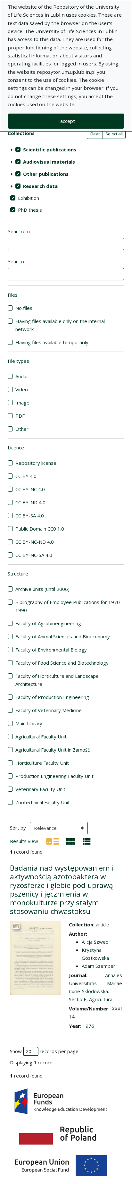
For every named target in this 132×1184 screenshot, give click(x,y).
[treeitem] (66, 149)
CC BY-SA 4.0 (29, 515)
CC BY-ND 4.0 (30, 502)
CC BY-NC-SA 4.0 (33, 555)
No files (23, 308)
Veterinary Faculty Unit (40, 789)
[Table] (87, 841)
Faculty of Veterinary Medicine (48, 710)
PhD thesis (30, 210)
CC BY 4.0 (26, 476)
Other (22, 429)
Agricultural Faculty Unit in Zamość (52, 749)
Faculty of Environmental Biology (51, 649)
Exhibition (28, 198)
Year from (19, 231)
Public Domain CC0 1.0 (39, 528)
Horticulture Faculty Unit (42, 763)
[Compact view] (70, 841)
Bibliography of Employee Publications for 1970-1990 (68, 606)
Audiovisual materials (49, 161)
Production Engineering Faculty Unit (54, 776)
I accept (66, 121)
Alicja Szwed (95, 942)
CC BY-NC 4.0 (30, 489)
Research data (40, 186)
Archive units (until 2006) (42, 589)
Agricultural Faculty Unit (41, 736)
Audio (21, 376)
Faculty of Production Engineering (52, 697)
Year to (16, 261)
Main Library (28, 723)
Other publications (46, 174)
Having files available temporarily (51, 342)
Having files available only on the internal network (60, 325)
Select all (114, 134)
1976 (88, 1026)
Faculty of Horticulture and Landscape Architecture (57, 680)
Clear (95, 134)
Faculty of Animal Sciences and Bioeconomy (62, 636)
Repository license (35, 463)
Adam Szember (98, 966)
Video (21, 389)
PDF (20, 416)
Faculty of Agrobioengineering (48, 623)
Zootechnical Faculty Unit (42, 802)
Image (22, 402)
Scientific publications (49, 149)
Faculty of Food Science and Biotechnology (62, 663)
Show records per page (44, 1051)
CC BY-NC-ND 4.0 (34, 542)
